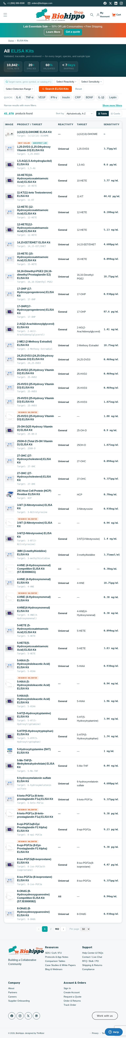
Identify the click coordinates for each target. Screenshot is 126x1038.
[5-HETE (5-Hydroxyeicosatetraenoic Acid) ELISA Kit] (9, 631)
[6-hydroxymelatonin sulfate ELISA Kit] (9, 783)
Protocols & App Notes (56, 957)
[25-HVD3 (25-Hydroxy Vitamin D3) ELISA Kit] (9, 388)
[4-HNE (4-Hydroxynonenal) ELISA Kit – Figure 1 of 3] (9, 597)
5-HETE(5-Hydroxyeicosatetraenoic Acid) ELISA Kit (32, 646)
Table (104, 113)
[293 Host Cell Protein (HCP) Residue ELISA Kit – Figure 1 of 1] (9, 494)
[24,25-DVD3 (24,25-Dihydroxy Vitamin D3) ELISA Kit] (9, 360)
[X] (110, 3)
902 (57, 929)
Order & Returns (72, 1000)
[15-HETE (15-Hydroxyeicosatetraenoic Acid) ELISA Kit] (9, 259)
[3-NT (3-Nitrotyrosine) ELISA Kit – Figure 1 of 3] (9, 523)
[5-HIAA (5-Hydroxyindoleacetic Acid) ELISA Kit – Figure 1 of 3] (9, 683)
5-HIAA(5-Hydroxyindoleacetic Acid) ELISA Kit (33, 699)
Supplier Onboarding (19, 1000)
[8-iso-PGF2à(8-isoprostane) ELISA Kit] (9, 865)
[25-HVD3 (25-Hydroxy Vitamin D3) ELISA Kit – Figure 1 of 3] (9, 416)
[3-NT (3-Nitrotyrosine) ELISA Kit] (9, 509)
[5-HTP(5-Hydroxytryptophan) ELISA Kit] (9, 736)
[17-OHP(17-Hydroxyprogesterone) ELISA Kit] (9, 312)
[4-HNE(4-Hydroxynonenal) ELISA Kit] (9, 613)
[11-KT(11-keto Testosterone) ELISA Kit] (9, 196)
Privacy (95, 1033)
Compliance (88, 969)
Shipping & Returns (92, 965)
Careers (12, 996)
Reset (78, 88)
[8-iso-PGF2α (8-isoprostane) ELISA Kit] (9, 881)
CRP (78, 97)
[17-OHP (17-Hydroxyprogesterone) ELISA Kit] (9, 294)
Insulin (66, 97)
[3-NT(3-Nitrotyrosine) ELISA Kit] (9, 539)
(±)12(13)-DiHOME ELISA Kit (34, 132)
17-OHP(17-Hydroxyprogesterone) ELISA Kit (35, 310)
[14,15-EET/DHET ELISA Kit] (9, 244)
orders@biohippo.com (42, 3)
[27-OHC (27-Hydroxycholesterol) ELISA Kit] (9, 461)
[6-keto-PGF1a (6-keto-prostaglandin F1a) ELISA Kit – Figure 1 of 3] (9, 813)
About (11, 988)
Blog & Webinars (53, 969)
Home (11, 40)
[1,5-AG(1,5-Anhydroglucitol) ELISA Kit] (9, 165)
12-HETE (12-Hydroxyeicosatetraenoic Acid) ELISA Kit (32, 210)
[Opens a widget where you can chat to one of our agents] (114, 1032)
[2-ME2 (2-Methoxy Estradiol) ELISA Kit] (9, 345)
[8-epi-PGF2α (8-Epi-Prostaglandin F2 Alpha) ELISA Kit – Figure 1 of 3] (9, 847)
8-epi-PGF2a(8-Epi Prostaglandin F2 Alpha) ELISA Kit (32, 827)
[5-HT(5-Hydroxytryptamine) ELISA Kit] (9, 719)
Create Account (72, 992)
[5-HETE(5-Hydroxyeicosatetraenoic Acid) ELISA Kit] (9, 648)
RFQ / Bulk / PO (90, 961)
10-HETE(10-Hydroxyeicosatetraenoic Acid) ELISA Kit (32, 178)
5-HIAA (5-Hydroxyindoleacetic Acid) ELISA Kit (33, 664)
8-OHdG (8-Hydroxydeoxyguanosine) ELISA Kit (33, 912)
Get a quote (73, 31)
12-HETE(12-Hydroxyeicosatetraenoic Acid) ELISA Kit (32, 228)
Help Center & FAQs (92, 953)
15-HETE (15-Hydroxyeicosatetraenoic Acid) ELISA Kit (32, 257)
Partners (12, 992)
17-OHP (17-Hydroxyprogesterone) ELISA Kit (35, 292)
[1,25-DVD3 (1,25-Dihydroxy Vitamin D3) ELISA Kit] (9, 149)
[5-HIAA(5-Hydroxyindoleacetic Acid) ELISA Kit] (9, 701)
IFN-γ (54, 97)
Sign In (67, 988)
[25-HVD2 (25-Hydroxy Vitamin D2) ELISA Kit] (9, 374)
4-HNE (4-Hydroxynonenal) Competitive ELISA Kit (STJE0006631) (34, 569)
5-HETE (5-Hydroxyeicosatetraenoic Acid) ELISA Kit (32, 629)
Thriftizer (40, 1033)
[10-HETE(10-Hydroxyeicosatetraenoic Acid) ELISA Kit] (9, 180)
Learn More (53, 32)
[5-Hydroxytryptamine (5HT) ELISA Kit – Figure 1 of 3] (9, 751)
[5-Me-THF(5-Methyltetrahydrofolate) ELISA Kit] (9, 766)
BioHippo (20, 1033)
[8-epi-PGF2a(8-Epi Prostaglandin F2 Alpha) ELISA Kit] (9, 829)
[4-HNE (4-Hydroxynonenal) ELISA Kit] (9, 583)
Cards (117, 113)
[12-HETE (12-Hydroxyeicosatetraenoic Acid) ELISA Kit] (9, 212)
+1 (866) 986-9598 (15, 3)
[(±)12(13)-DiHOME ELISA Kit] (9, 134)
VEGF (42, 97)
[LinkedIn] (115, 3)
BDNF (89, 97)
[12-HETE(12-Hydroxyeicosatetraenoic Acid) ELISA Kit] (9, 230)
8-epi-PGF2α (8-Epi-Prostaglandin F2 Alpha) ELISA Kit (32, 849)
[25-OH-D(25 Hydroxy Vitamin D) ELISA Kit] (9, 430)
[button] (92, 14)
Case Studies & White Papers (60, 965)
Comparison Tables (55, 961)
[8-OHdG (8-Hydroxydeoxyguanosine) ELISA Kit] (9, 914)
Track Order (70, 1005)
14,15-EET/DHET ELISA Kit (33, 242)
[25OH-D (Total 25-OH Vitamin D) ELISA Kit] (9, 445)
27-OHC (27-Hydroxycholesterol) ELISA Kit (34, 459)
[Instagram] (121, 3)
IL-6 (18, 97)
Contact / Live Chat (92, 957)
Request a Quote (72, 996)
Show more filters (112, 105)
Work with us (105, 1015)
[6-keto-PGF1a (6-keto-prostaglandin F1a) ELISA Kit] (9, 799)
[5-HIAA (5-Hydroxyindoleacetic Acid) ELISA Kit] (9, 666)
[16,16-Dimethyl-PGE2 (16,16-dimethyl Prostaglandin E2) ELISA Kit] (9, 277)
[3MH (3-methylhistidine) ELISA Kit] (9, 555)
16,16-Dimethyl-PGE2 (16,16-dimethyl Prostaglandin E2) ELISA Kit (34, 274)
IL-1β (101, 97)
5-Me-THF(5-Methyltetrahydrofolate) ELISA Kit (35, 764)
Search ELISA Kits (57, 88)
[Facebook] (105, 3)
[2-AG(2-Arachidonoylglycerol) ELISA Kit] (9, 329)
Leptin (112, 97)
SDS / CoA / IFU (53, 953)
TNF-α (29, 97)
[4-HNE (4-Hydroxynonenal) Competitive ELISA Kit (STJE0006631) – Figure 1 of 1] (9, 569)
